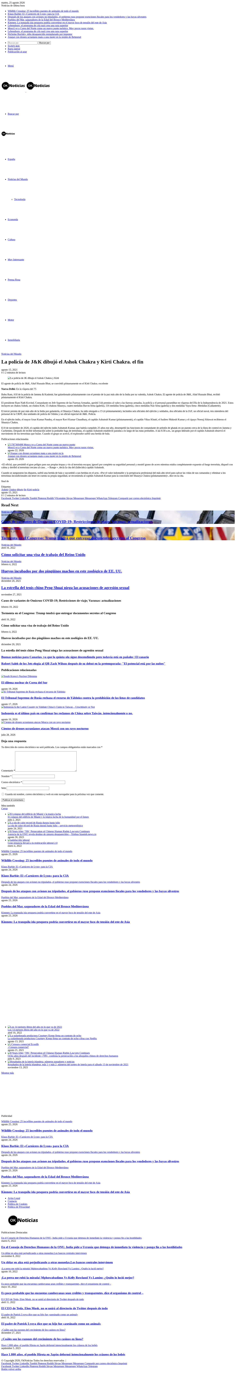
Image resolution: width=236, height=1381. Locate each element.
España (11, 159)
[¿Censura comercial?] (23, 1044)
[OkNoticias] (25, 91)
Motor (11, 319)
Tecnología (19, 199)
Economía (13, 219)
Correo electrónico (11, 782)
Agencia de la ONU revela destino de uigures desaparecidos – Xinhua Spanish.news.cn (52, 834)
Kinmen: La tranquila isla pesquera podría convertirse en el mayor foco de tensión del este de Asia (57, 22)
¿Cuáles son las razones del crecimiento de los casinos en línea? (42, 1339)
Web (3, 788)
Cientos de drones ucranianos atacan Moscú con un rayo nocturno (45, 728)
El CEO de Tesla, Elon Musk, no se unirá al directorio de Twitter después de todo (54, 1308)
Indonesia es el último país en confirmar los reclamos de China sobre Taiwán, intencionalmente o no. (67, 713)
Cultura (11, 239)
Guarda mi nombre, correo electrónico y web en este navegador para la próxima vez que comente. (54, 794)
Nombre (6, 776)
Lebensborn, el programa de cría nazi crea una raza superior (38, 25)
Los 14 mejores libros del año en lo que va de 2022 (33, 1029)
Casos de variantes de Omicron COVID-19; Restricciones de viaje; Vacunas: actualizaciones (77, 522)
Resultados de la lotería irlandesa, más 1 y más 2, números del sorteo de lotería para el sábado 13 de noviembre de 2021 (68, 1064)
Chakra (12, 489)
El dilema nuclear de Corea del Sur (24, 682)
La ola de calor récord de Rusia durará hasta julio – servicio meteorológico (45, 825)
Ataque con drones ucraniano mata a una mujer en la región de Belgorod (44, 37)
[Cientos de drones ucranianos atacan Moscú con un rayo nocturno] (35, 722)
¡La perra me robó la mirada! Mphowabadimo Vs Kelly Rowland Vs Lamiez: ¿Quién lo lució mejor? (67, 1277)
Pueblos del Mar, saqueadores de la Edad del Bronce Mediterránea (41, 19)
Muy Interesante (16, 259)
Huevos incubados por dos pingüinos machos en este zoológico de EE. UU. (61, 571)
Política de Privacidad (19, 1207)
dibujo (20, 489)
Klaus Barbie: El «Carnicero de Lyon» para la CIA (33, 14)
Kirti (29, 489)
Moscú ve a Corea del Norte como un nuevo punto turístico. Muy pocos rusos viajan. (51, 28)
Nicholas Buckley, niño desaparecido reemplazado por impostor (40, 34)
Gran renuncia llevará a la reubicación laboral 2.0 (32, 843)
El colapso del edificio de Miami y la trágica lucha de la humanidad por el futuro (48, 817)
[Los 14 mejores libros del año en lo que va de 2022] (35, 1027)
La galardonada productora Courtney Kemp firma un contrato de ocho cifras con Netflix (52, 1038)
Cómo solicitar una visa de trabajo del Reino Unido (43, 554)
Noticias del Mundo (18, 179)
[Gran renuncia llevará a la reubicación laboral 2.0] (19, 840)
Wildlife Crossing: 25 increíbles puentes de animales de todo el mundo (43, 11)
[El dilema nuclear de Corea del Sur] (19, 676)
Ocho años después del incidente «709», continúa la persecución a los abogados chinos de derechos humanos (63, 1055)
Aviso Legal (14, 1198)
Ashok (4, 489)
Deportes (12, 299)
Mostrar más (7, 1073)
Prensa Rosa (14, 279)
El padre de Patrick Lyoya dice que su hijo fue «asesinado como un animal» (51, 1323)
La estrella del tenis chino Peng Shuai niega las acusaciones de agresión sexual (65, 588)
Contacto (12, 1201)
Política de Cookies (17, 1204)
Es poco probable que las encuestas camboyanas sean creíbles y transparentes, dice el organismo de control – (72, 1293)
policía (35, 489)
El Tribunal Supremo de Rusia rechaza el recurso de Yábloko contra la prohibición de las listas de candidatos (73, 697)
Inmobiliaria (14, 340)
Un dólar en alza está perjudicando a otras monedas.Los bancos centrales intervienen (57, 1262)
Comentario (8, 770)
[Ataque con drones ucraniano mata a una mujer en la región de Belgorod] (35, 453)
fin (25, 489)
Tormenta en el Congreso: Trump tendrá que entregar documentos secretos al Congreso (73, 538)
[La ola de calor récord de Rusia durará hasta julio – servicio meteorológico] (34, 822)
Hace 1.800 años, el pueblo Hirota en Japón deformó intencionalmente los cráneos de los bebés (63, 1354)
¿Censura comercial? (18, 1047)
